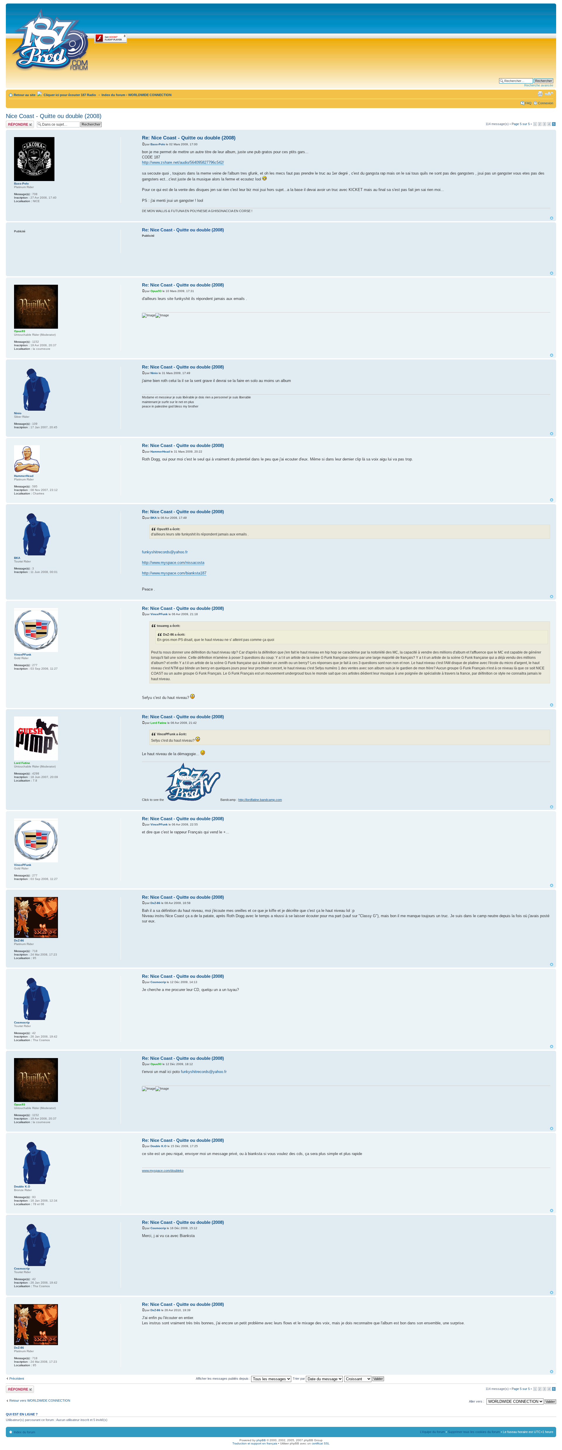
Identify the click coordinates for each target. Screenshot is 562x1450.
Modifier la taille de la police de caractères (549, 93)
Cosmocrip (158, 982)
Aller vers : (476, 1401)
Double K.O (158, 1146)
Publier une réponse (14, 124)
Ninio (154, 373)
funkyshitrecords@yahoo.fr (165, 552)
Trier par (299, 1378)
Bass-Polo (157, 144)
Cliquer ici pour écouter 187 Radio (69, 95)
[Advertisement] (346, 254)
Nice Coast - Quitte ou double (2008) (54, 116)
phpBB (261, 1440)
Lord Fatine (158, 722)
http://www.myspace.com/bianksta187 (174, 573)
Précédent (16, 1378)
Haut (551, 218)
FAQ (528, 103)
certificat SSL (321, 1443)
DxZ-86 (155, 903)
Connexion (545, 103)
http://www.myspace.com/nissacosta (173, 562)
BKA (153, 517)
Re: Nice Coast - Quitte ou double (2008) (189, 138)
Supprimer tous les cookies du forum (474, 1432)
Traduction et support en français (254, 1443)
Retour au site (24, 95)
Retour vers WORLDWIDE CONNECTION (39, 1400)
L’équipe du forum (432, 1432)
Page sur (521, 124)
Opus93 (156, 291)
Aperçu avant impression (540, 93)
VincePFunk (159, 614)
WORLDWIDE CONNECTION (150, 95)
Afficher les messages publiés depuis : (223, 1378)
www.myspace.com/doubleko (163, 1170)
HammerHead (160, 451)
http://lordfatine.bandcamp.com (260, 799)
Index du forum (113, 95)
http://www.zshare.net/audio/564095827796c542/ (183, 162)
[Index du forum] (51, 39)
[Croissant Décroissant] (364, 1378)
